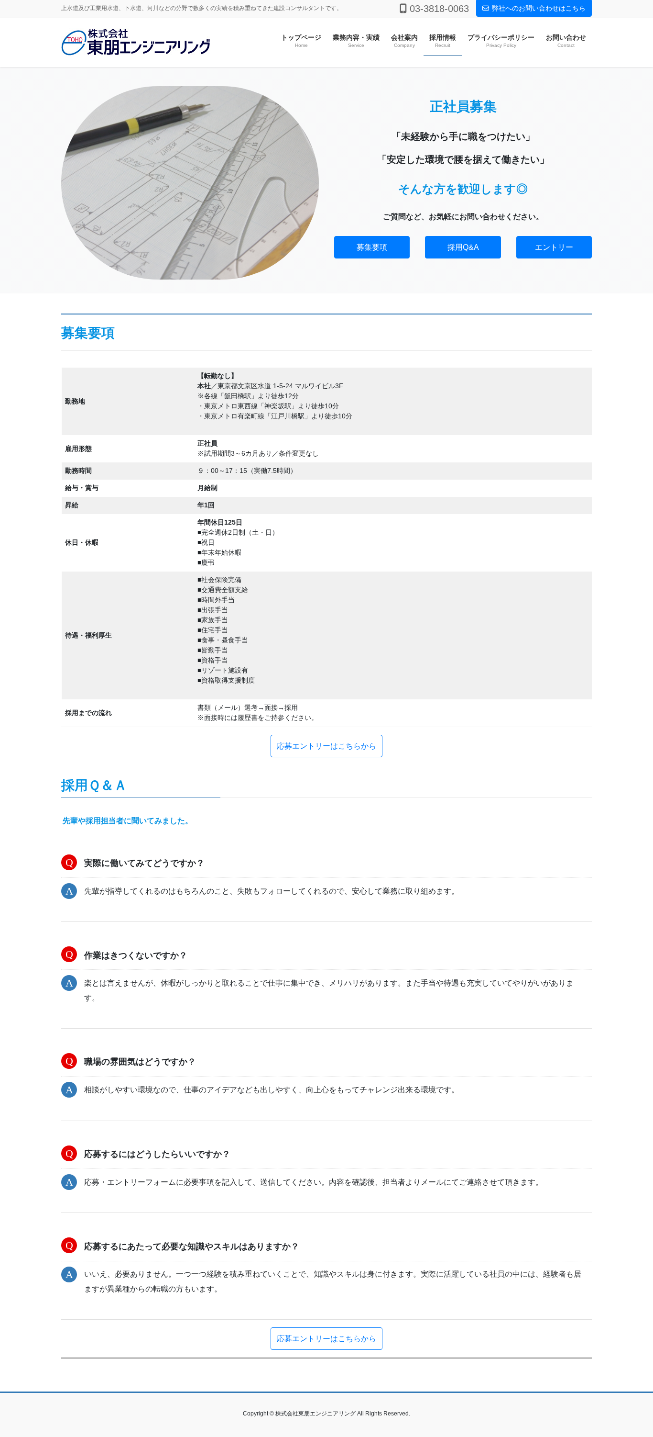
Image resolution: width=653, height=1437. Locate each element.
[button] (372, 247)
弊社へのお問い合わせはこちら (539, 8)
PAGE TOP (629, 1385)
